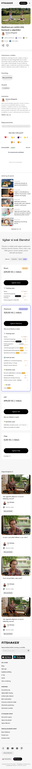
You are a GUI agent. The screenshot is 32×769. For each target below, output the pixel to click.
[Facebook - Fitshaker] (3, 748)
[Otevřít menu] (29, 3)
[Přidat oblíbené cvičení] (12, 181)
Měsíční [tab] (7, 259)
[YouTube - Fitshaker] (12, 748)
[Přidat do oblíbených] (7, 45)
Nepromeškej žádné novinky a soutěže (13, 647)
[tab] (23, 259)
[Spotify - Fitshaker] (17, 748)
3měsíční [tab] (14, 259)
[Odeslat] (28, 651)
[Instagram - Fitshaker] (8, 748)
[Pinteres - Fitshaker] (21, 748)
